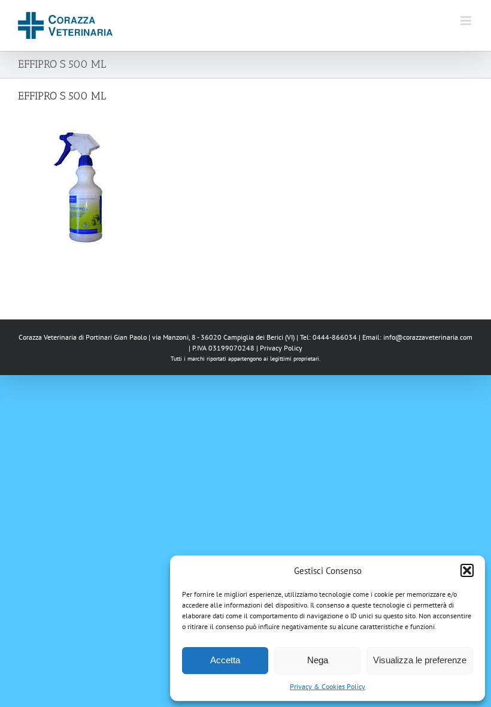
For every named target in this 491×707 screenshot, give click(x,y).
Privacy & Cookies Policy (327, 686)
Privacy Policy (281, 347)
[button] (467, 570)
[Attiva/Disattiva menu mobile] (466, 20)
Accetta (225, 660)
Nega (317, 660)
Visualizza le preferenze (419, 660)
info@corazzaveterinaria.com (427, 337)
